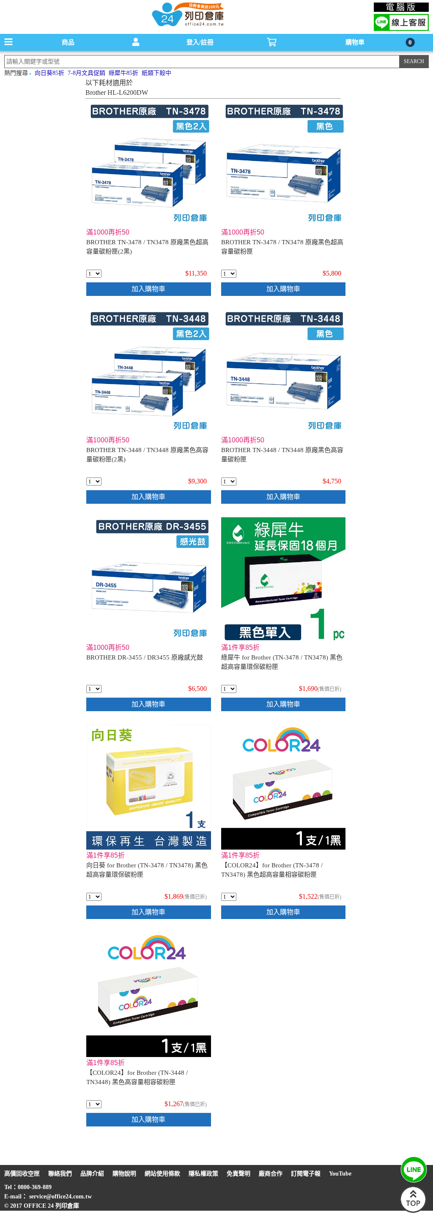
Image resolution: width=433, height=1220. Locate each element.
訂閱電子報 (306, 1173)
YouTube (340, 1173)
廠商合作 (270, 1173)
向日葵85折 (49, 73)
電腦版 (401, 7)
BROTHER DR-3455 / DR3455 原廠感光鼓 (144, 657)
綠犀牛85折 (123, 73)
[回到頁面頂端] (413, 1211)
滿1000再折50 (107, 232)
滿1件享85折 (240, 647)
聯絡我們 (60, 1173)
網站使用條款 (162, 1173)
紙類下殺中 (156, 73)
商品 (68, 42)
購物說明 (124, 1173)
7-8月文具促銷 (86, 73)
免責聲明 (238, 1173)
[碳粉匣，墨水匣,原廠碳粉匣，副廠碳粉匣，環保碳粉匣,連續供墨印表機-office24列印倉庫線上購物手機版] (187, 25)
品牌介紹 (92, 1173)
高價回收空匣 (22, 1173)
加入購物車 (148, 289)
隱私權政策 (203, 1173)
